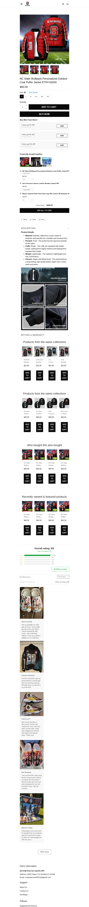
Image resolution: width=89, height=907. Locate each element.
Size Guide (33, 92)
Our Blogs (23, 895)
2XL (36, 96)
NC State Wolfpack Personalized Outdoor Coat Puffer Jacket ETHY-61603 (64, 464)
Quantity (23, 102)
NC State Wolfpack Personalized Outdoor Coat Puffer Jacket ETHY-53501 (52, 464)
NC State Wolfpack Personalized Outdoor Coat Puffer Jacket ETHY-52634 (39, 464)
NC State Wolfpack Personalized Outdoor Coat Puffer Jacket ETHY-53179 (52, 516)
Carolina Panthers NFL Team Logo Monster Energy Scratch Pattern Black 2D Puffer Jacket (39, 412)
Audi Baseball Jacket (64, 361)
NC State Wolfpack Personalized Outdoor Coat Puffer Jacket (27, 464)
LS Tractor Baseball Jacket (51, 361)
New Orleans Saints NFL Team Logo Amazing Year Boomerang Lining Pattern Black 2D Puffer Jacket (52, 412)
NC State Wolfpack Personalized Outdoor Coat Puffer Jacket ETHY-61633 (49, 171)
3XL (42, 96)
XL (31, 96)
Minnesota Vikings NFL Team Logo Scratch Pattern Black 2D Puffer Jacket (64, 412)
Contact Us (24, 891)
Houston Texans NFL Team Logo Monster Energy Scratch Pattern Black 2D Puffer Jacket (27, 412)
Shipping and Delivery (28, 906)
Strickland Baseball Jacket (39, 361)
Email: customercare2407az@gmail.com (35, 877)
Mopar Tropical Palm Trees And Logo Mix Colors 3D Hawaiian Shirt (46, 193)
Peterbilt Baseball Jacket (27, 361)
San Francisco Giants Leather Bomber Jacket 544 (40, 183)
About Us (23, 887)
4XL (48, 96)
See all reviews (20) (44, 551)
